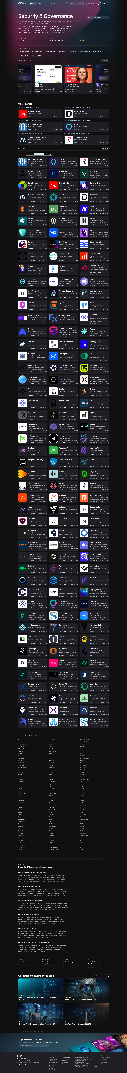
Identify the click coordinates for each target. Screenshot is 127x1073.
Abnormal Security (22, 744)
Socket (82, 786)
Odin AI (51, 821)
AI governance (97, 51)
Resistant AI (83, 744)
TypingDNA (83, 833)
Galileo (51, 744)
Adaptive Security (22, 748)
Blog (48, 3)
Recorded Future (84, 739)
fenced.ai (51, 739)
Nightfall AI (52, 809)
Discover (32, 3)
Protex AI (51, 842)
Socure (82, 788)
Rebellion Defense (54, 849)
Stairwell (82, 798)
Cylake (20, 807)
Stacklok (82, 795)
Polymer (51, 833)
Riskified (82, 746)
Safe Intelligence (84, 758)
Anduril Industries (22, 767)
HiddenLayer (52, 756)
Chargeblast (21, 784)
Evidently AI (21, 845)
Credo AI (20, 798)
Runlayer (82, 753)
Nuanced (51, 814)
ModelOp (51, 798)
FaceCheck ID (22, 847)
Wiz (81, 847)
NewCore (51, 807)
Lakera (51, 779)
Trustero (82, 826)
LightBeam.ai (52, 784)
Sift (81, 781)
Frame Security (53, 741)
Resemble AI (83, 741)
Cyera (19, 805)
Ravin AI (51, 845)
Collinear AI (21, 791)
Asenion (20, 774)
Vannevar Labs (84, 835)
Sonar (81, 791)
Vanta (81, 838)
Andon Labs (21, 765)
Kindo (50, 774)
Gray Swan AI (52, 751)
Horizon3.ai (52, 763)
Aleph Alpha (21, 758)
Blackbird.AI (21, 779)
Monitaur (51, 800)
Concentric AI (21, 793)
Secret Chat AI (84, 765)
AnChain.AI (21, 763)
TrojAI (81, 821)
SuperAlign (82, 809)
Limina (50, 786)
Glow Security (52, 748)
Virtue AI (82, 842)
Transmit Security (84, 819)
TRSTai (82, 824)
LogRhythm (52, 788)
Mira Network (52, 793)
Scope (81, 763)
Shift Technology (84, 779)
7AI (19, 741)
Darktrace (20, 812)
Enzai (19, 842)
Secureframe (83, 767)
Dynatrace (20, 835)
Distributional (21, 831)
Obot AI (51, 819)
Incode (51, 770)
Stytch (81, 807)
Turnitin (82, 831)
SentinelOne (83, 774)
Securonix (82, 770)
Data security (72, 51)
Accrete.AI (21, 746)
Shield (81, 777)
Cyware (20, 809)
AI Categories (29, 11)
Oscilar (51, 828)
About (59, 3)
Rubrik (81, 751)
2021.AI (20, 739)
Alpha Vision (21, 760)
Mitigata (51, 795)
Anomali (20, 770)
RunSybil (82, 756)
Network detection (50, 51)
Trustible (82, 828)
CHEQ (19, 786)
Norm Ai (51, 812)
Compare (40, 3)
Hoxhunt (51, 765)
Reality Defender (53, 847)
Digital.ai (20, 828)
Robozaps (82, 748)
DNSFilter (20, 833)
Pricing (53, 3)
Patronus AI (52, 831)
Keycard (51, 772)
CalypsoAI (20, 781)
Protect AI (51, 840)
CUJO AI (20, 802)
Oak (50, 817)
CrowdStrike (21, 800)
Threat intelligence (37, 51)
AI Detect (20, 753)
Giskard (51, 746)
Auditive (20, 777)
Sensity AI (82, 772)
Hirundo (51, 758)
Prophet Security (53, 838)
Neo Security (52, 802)
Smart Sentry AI (84, 784)
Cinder (20, 788)
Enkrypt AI (20, 840)
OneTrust (51, 824)
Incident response (36, 55)
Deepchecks (21, 821)
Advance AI (21, 751)
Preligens (51, 835)
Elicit (19, 838)
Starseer (82, 800)
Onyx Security (52, 826)
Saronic (82, 760)
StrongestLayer (84, 805)
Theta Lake (83, 814)
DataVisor (20, 817)
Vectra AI (82, 840)
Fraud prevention (24, 55)
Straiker (82, 802)
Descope (20, 826)
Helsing (51, 753)
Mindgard (51, 791)
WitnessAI (82, 845)
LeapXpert (52, 781)
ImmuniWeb (52, 767)
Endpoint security (24, 51)
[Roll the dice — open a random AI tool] (66, 3)
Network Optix (52, 805)
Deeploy (20, 824)
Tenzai (81, 812)
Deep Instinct (21, 819)
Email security (62, 51)
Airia (19, 756)
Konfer (51, 777)
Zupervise (82, 849)
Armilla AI (20, 772)
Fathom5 (20, 849)
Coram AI (20, 795)
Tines (81, 817)
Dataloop (20, 814)
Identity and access (85, 51)
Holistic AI (51, 760)
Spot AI (82, 793)
